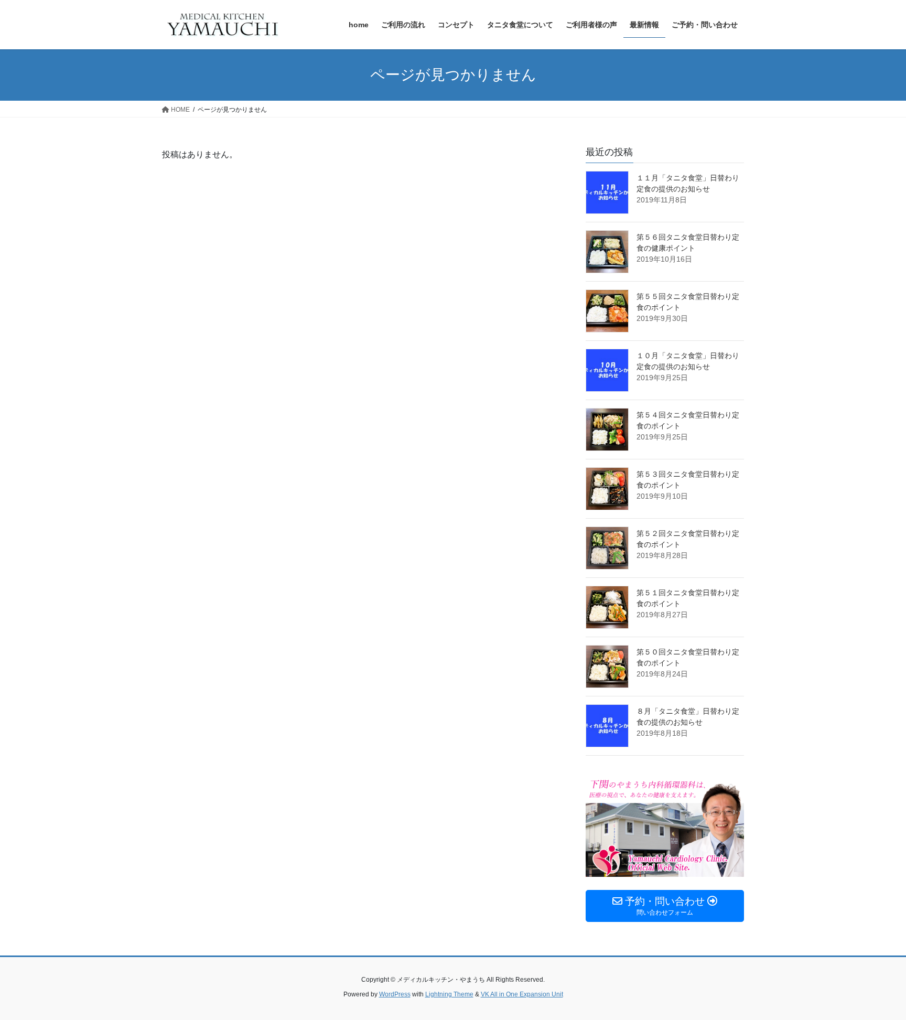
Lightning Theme (449, 994)
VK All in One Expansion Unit (522, 994)
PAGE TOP (875, 980)
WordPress (395, 994)
